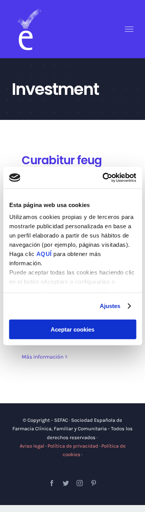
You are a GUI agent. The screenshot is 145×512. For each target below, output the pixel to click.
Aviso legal (32, 446)
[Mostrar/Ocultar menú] (129, 29)
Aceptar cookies (72, 329)
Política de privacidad (73, 446)
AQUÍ (44, 254)
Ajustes (110, 306)
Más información (42, 357)
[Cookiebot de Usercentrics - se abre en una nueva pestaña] (103, 178)
